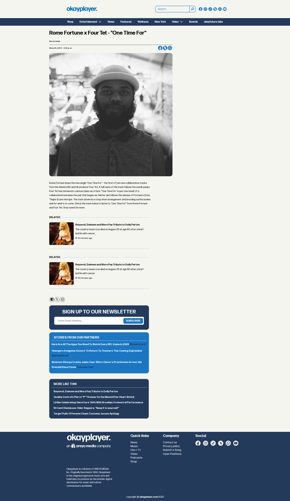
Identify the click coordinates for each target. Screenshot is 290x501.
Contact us (170, 442)
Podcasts (136, 457)
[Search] (192, 9)
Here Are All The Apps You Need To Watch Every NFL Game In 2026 (99, 344)
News (111, 21)
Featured (125, 21)
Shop (70, 21)
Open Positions (172, 454)
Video (175, 21)
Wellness (143, 21)
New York (160, 21)
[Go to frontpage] (81, 9)
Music (134, 446)
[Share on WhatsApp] (170, 48)
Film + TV (135, 450)
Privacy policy (171, 446)
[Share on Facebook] (160, 48)
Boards (193, 21)
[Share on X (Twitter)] (165, 48)
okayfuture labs (213, 21)
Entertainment (88, 21)
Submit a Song (172, 450)
